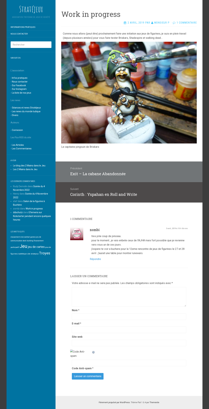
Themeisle (154, 402)
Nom (75, 310)
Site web (77, 336)
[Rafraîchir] (93, 351)
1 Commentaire (187, 22)
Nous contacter (19, 34)
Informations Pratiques (23, 27)
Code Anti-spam (82, 368)
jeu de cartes (36, 247)
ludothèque (22, 254)
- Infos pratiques (19, 78)
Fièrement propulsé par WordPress (114, 402)
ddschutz (18, 212)
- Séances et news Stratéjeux (26, 107)
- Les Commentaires (21, 148)
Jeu (23, 246)
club (22, 237)
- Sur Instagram (19, 89)
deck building (28, 241)
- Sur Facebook (18, 85)
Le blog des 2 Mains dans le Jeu (29, 165)
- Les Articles (17, 145)
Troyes (44, 253)
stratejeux (35, 254)
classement (15, 237)
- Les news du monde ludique (25, 111)
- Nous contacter (19, 81)
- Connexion (17, 130)
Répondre (95, 259)
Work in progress (34, 208)
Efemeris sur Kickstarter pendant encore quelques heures (32, 216)
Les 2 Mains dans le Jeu (25, 169)
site (28, 254)
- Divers (14, 115)
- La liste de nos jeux (21, 92)
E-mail (76, 323)
